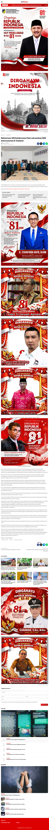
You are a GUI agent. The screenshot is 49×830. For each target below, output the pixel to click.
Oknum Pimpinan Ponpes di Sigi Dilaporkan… (11, 795)
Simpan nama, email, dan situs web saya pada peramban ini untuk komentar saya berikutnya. (19, 702)
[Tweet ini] (41, 143)
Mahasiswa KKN (5, 539)
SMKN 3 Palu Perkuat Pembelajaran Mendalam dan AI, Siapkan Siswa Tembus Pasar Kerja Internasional (8, 568)
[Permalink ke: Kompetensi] (40, 562)
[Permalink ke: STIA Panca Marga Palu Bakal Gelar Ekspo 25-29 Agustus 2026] (24, 576)
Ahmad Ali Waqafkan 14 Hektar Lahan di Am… (15, 799)
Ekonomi (8, 753)
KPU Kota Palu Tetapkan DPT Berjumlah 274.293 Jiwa (18, 189)
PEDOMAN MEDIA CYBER (5, 822)
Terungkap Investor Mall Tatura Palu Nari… (16, 754)
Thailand (10, 539)
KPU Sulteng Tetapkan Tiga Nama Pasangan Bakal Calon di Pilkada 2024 (37, 550)
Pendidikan (9, 743)
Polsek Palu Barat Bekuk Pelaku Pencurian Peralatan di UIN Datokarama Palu (24, 196)
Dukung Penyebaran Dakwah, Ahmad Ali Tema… (15, 809)
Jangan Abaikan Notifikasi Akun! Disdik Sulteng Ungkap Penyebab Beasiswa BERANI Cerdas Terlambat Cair (40, 582)
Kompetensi (35, 567)
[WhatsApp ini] (46, 143)
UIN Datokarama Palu (18, 539)
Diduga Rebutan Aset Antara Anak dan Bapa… (17, 759)
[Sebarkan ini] (38, 143)
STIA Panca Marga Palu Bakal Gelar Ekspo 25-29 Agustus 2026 (24, 581)
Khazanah (7, 798)
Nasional (8, 748)
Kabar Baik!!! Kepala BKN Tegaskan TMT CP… (16, 749)
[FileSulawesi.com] (24, 1)
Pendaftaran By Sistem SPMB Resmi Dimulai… (16, 744)
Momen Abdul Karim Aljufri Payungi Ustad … (15, 814)
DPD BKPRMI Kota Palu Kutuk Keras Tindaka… (15, 804)
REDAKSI (18, 822)
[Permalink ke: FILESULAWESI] (2, 143)
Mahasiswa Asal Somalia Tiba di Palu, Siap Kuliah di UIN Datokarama (8, 196)
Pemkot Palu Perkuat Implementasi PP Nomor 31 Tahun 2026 (18, 5)
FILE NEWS (8, 738)
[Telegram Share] (44, 143)
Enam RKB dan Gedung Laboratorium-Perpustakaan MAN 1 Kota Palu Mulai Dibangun (8, 582)
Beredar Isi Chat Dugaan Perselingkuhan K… (16, 739)
